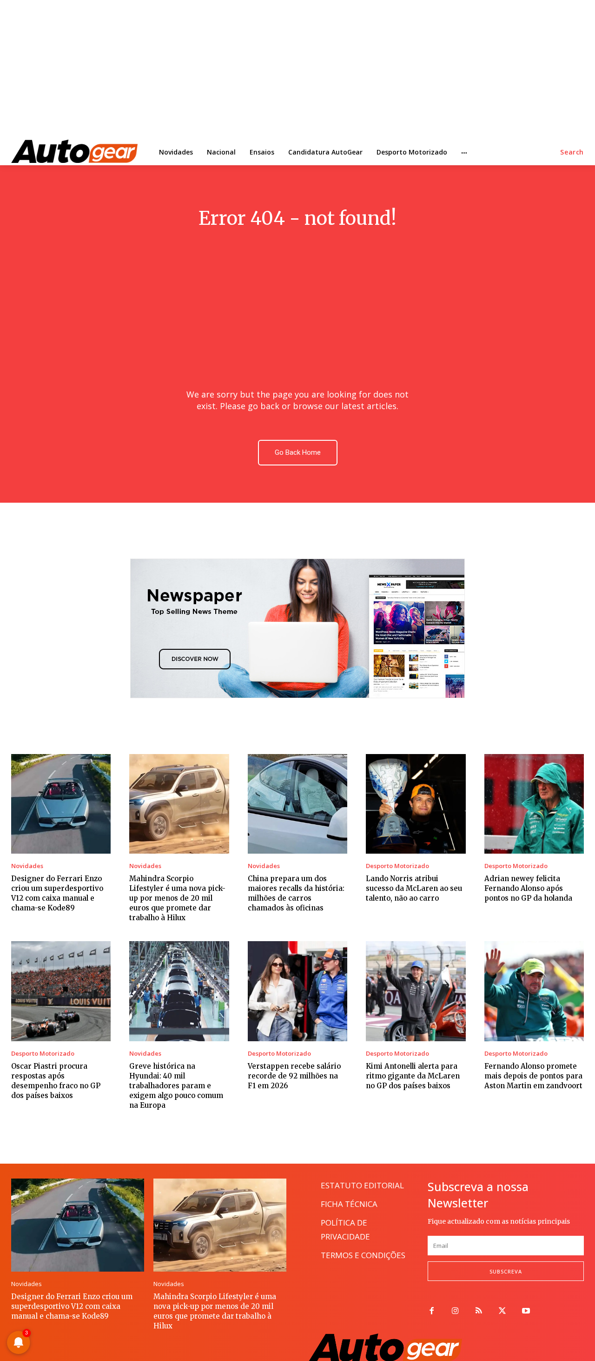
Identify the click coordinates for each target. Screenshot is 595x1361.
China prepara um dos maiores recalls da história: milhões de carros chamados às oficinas (296, 893)
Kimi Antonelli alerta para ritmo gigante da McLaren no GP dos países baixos (413, 1076)
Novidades (27, 866)
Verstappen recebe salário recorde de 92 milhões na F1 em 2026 (294, 1076)
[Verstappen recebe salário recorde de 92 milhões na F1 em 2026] (297, 991)
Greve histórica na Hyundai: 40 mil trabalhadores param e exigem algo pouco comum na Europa (176, 1086)
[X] (502, 1311)
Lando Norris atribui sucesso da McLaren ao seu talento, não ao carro (414, 888)
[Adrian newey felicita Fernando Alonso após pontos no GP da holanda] (534, 804)
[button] (572, 152)
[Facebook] (431, 1311)
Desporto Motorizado (397, 866)
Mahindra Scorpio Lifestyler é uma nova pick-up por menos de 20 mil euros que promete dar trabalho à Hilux (177, 898)
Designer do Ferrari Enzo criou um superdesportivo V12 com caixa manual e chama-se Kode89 (57, 893)
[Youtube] (526, 1311)
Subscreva (505, 1271)
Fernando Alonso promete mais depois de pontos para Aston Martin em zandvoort (533, 1076)
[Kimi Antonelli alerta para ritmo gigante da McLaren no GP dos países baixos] (415, 991)
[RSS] (479, 1311)
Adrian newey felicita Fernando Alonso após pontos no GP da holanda (528, 888)
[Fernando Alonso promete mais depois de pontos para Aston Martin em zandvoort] (534, 991)
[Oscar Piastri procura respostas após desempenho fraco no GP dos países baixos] (61, 991)
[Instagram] (455, 1311)
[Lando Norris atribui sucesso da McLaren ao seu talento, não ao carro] (415, 804)
